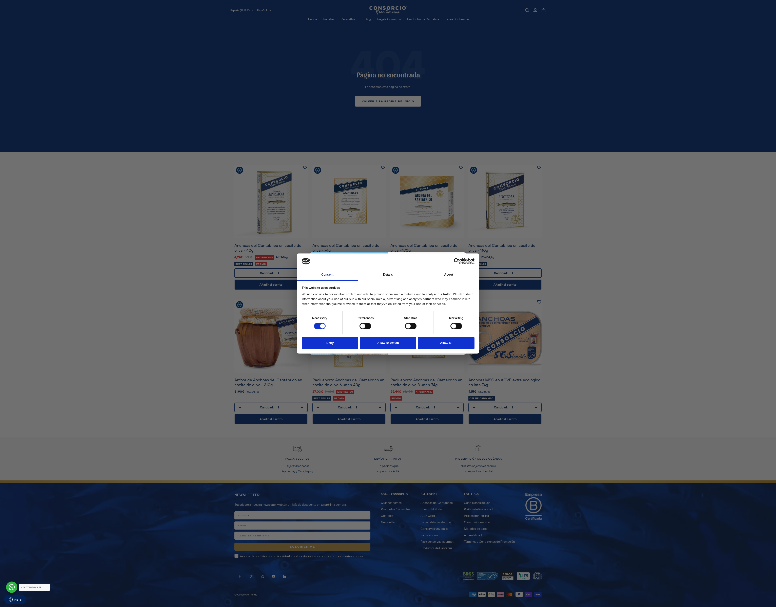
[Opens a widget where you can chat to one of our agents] (15, 600)
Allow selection (388, 343)
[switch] (365, 326)
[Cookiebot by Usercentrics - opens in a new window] (456, 261)
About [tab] (448, 274)
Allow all (446, 343)
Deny (330, 343)
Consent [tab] (327, 274)
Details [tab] (388, 274)
